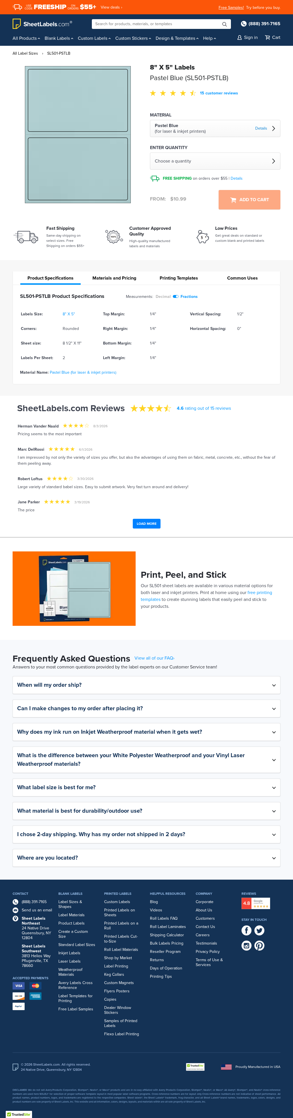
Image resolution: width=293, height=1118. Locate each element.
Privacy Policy (208, 951)
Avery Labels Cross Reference (75, 985)
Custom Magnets (119, 982)
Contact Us (205, 926)
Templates (179, 278)
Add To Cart (252, 200)
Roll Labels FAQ (164, 918)
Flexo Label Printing (121, 1034)
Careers (203, 935)
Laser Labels (69, 961)
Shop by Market (118, 957)
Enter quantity (168, 148)
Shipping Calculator (167, 935)
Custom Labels (117, 901)
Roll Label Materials (121, 949)
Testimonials (206, 943)
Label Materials (71, 915)
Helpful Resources (167, 894)
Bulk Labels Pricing (166, 943)
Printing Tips (161, 976)
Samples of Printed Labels (120, 1023)
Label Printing (116, 966)
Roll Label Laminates (168, 926)
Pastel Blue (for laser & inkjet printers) (83, 372)
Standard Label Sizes (76, 944)
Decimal (163, 296)
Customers (205, 918)
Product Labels (71, 923)
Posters (123, 991)
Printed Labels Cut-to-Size (121, 939)
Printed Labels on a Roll (121, 926)
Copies (110, 999)
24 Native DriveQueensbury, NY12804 (36, 928)
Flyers (109, 991)
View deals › (111, 7)
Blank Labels (70, 894)
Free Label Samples (75, 1009)
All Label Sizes (25, 53)
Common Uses (242, 278)
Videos (156, 910)
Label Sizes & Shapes (70, 904)
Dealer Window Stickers (117, 1010)
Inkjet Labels (69, 953)
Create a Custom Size (73, 934)
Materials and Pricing (114, 278)
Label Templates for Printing (75, 998)
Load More (147, 524)
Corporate (204, 901)
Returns (157, 959)
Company (204, 894)
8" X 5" (69, 314)
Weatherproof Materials (70, 972)
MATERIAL (160, 115)
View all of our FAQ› (154, 658)
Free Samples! (231, 7)
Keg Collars (114, 974)
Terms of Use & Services (209, 962)
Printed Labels (117, 894)
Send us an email (37, 910)
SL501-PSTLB (58, 53)
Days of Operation (166, 968)
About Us (204, 910)
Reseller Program (165, 951)
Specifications (50, 278)
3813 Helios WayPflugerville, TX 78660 (36, 956)
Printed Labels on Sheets (119, 912)
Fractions (189, 296)
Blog (154, 901)
